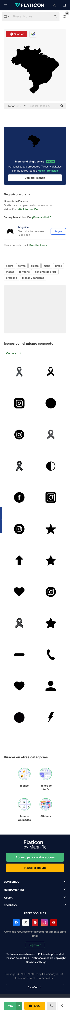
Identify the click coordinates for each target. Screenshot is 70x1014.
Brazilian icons (38, 245)
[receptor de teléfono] (51, 655)
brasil (58, 265)
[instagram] (19, 403)
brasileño (11, 277)
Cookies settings (36, 962)
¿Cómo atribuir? (41, 217)
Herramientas (14, 889)
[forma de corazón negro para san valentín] (19, 686)
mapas (10, 271)
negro (9, 265)
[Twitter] (25, 922)
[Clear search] (46, 16)
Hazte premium (35, 868)
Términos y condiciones (20, 954)
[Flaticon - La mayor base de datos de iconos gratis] (29, 5)
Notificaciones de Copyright (49, 957)
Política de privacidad (51, 954)
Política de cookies (17, 957)
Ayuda (8, 897)
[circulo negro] (51, 403)
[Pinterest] (35, 922)
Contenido (11, 881)
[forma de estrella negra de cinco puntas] (51, 623)
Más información (48, 170)
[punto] (19, 717)
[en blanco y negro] (51, 466)
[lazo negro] (19, 372)
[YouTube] (53, 922)
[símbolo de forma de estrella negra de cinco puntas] (51, 560)
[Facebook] (16, 922)
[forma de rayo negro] (51, 717)
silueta (34, 265)
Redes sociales (35, 913)
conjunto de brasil (45, 271)
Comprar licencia (35, 177)
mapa (47, 265)
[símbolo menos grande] (19, 655)
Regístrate (35, 945)
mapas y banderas (33, 277)
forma (21, 265)
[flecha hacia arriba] (19, 560)
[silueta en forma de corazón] (19, 592)
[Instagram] (44, 922)
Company (10, 905)
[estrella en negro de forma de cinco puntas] (51, 529)
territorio (24, 271)
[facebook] (19, 497)
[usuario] (51, 686)
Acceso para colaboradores (35, 857)
